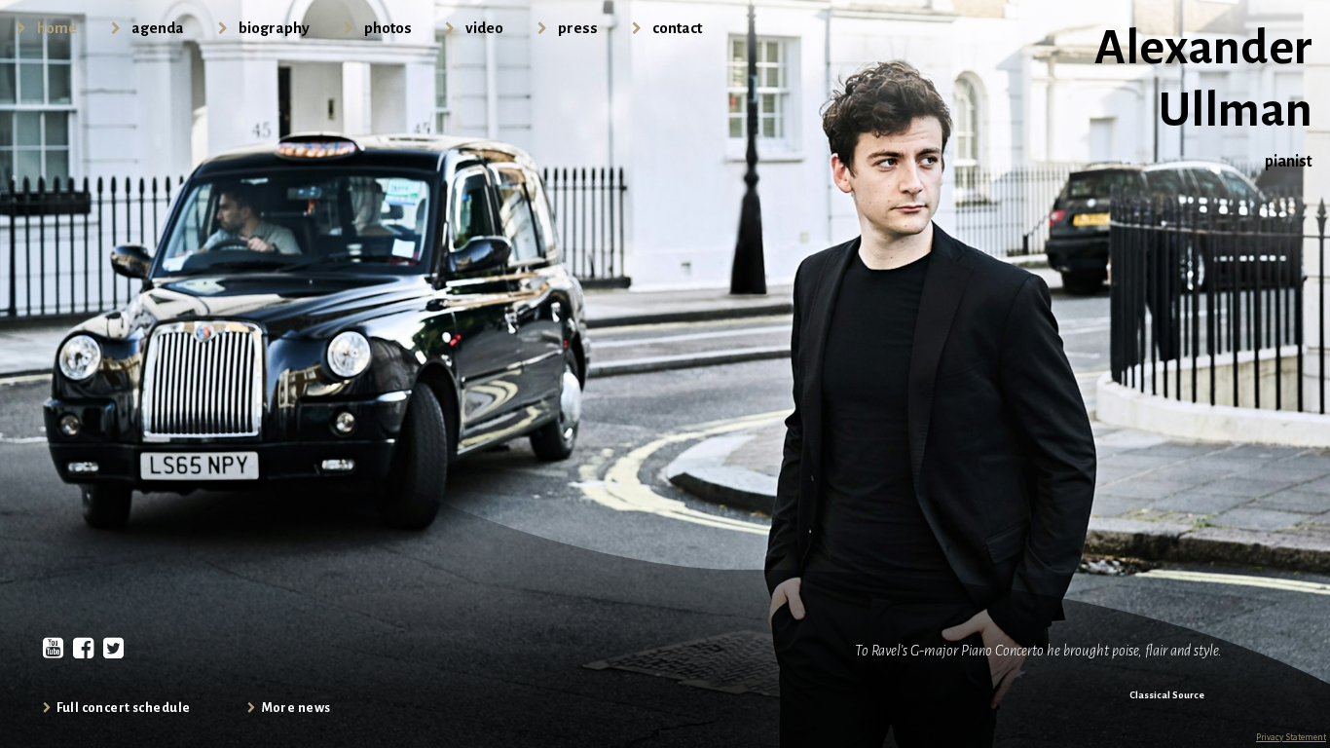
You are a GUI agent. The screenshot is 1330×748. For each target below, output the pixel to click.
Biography (274, 27)
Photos (388, 27)
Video (484, 27)
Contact (677, 27)
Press (578, 27)
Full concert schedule (123, 707)
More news (296, 707)
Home (57, 27)
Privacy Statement (1291, 736)
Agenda (157, 27)
